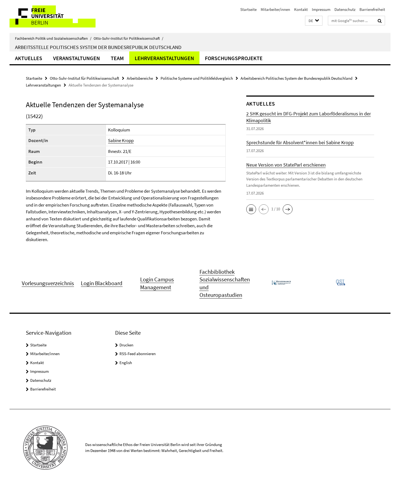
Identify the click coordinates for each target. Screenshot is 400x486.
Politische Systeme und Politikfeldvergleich (197, 78)
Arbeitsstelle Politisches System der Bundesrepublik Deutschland (98, 47)
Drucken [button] (126, 344)
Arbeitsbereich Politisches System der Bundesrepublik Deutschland (296, 78)
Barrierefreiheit (372, 9)
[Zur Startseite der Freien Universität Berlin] (55, 16)
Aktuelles (28, 58)
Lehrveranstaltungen (164, 58)
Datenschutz (344, 9)
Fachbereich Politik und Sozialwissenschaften (53, 38)
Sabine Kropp (121, 140)
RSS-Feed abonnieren (137, 353)
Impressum (321, 9)
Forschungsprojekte (234, 58)
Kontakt (301, 9)
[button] (313, 21)
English (125, 362)
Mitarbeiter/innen (275, 9)
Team (117, 58)
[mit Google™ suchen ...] (380, 20)
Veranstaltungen (76, 58)
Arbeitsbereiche (140, 78)
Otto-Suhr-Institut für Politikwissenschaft (128, 38)
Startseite (248, 9)
